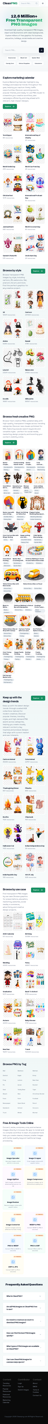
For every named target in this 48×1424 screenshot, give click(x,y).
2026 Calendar (8, 934)
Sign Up (21, 1387)
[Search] (36, 3)
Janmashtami (8, 227)
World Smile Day (9, 167)
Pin (4, 1085)
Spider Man (38, 542)
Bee (19, 1094)
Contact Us (37, 1395)
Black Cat (23, 58)
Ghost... (6, 563)
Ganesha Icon (16, 493)
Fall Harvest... (8, 682)
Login (20, 1383)
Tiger (34, 1089)
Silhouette (29, 399)
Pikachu (28, 788)
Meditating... (41, 470)
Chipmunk (29, 817)
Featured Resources (7, 1395)
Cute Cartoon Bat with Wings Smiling (11, 536)
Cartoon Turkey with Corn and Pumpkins (24, 630)
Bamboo (20, 1071)
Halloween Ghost (7, 566)
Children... (39, 563)
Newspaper (6, 1103)
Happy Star (24, 542)
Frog (4, 1080)
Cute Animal (30, 759)
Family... (17, 470)
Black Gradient (38, 610)
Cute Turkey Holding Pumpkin (7, 654)
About (35, 1383)
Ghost (36, 493)
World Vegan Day (28, 491)
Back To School (31, 992)
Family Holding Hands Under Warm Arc (19, 464)
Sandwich (6, 1108)
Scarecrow (12, 58)
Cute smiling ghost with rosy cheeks (39, 487)
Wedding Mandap (36, 517)
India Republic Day (10, 875)
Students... (30, 563)
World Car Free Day (32, 167)
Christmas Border (38, 1094)
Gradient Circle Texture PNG (39, 607)
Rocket (35, 1085)
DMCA (35, 1387)
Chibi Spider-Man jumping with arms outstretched (38, 538)
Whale (20, 1113)
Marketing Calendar (6, 1401)
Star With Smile (26, 540)
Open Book (21, 1103)
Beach (5, 1094)
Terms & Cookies (36, 1391)
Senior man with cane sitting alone (8, 514)
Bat (11, 540)
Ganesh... (16, 490)
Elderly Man (7, 519)
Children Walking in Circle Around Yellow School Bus (35, 559)
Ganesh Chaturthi (10, 256)
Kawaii (27, 341)
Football (35, 1098)
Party (27, 963)
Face (4, 1098)
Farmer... (28, 659)
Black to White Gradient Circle (6, 608)
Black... (6, 610)
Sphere (36, 636)
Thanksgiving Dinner (11, 788)
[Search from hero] (41, 50)
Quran (20, 1085)
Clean (10, 3)
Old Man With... (8, 517)
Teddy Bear (21, 1089)
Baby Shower (30, 1020)
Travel (27, 1049)
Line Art (6, 370)
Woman (35, 1113)
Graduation (7, 992)
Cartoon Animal (9, 759)
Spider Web (36, 58)
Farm (19, 1098)
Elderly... (6, 470)
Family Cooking (39, 660)
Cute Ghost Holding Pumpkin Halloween (7, 561)
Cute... (6, 490)
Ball (4, 1071)
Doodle (5, 399)
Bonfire (6, 817)
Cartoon (28, 312)
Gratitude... (41, 467)
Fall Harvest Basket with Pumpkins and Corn (8, 678)
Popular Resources (7, 1390)
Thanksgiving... (24, 633)
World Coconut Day (32, 227)
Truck (4, 1113)
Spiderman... (38, 540)
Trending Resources (7, 1384)
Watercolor (29, 370)
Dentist (5, 1075)
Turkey (22, 636)
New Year (6, 1049)
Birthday (28, 934)
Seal (4, 1089)
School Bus (7, 591)
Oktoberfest (8, 195)
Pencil (35, 1103)
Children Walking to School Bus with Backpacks (23, 606)
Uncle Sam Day (31, 256)
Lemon (20, 1080)
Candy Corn (10, 63)
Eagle (19, 1075)
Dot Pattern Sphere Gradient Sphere (39, 630)
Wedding (6, 963)
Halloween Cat (8, 846)
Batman (35, 1071)
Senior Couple (29, 470)
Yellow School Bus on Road (32, 584)
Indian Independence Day (34, 846)
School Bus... (8, 588)
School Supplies (24, 63)
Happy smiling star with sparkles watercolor (25, 538)
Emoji (34, 1075)
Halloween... (21, 517)
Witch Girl (7, 493)
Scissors (36, 1108)
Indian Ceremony (35, 519)
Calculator (38, 63)
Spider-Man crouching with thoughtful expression (18, 561)
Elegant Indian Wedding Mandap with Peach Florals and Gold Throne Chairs (37, 515)
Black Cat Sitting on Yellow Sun (22, 513)
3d (4, 312)
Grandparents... (8, 467)
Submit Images (23, 1390)
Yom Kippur (7, 135)
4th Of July (29, 875)
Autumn (6, 1020)
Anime (5, 341)
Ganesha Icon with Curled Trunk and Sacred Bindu (17, 488)
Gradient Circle (6, 613)
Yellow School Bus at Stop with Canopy (10, 630)
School (20, 1108)
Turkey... (6, 659)
